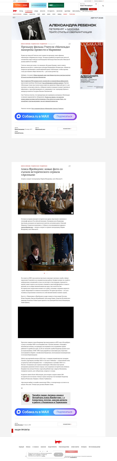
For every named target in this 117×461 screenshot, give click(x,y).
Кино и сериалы (17, 14)
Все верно (93, 9)
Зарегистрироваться (22, 1)
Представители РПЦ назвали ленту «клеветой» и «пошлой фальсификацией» (44, 81)
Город (21, 11)
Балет (43, 14)
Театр (38, 14)
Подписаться (35, 44)
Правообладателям (64, 447)
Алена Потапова (19, 425)
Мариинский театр (40, 129)
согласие (38, 454)
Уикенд (59, 14)
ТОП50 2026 (72, 14)
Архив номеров (75, 447)
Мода (36, 11)
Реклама (28, 447)
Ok (58, 454)
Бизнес (65, 14)
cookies (43, 456)
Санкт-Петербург (87, 1)
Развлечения (28, 11)
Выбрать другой (84, 9)
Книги (48, 14)
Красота (42, 11)
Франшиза (84, 447)
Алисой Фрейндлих (27, 227)
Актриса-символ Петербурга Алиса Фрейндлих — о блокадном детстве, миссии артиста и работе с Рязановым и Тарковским (49, 398)
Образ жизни (76, 11)
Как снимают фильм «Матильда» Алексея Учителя (47, 108)
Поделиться (43, 44)
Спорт (53, 14)
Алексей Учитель (19, 133)
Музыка (25, 14)
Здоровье (67, 11)
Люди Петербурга (52, 447)
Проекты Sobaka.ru (98, 1)
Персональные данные (94, 447)
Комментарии (66, 128)
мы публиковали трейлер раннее (53, 83)
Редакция (21, 447)
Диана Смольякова (19, 129)
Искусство (32, 14)
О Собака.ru (35, 447)
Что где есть (50, 11)
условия (30, 454)
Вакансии (43, 447)
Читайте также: (40, 395)
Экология (59, 11)
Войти (14, 1)
